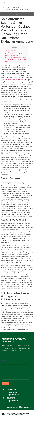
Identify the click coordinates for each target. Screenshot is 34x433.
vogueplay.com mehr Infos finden (13, 79)
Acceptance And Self (11, 52)
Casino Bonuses (10, 50)
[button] (17, 14)
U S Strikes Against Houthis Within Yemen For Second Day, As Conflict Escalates (16, 59)
